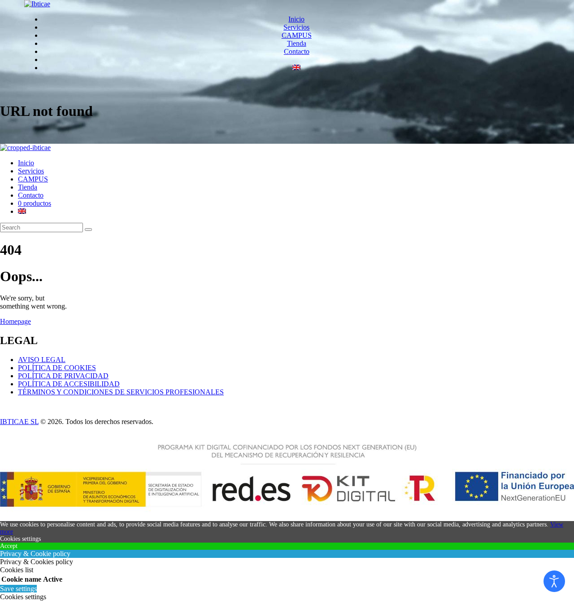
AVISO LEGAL (41, 359)
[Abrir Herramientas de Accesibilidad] (554, 581)
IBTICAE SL (19, 421)
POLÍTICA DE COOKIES (57, 367)
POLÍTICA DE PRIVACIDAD (63, 376)
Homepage (15, 321)
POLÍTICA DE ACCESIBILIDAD (69, 384)
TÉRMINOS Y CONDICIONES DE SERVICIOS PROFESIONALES (121, 392)
